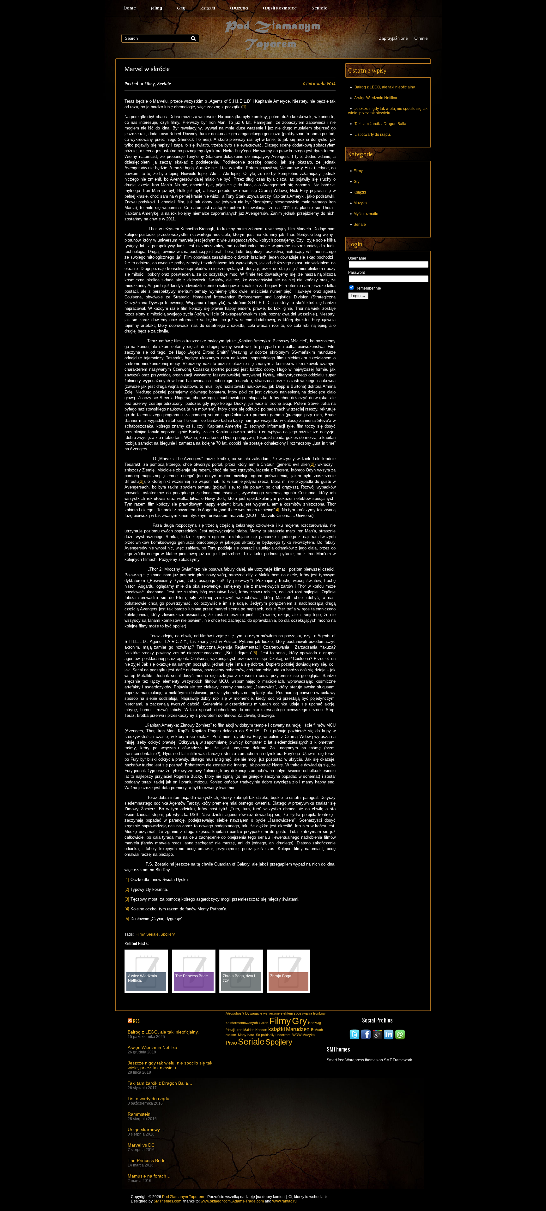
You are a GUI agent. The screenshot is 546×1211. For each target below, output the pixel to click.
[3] (141, 481)
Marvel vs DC (141, 1145)
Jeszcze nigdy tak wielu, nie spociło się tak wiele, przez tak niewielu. (388, 110)
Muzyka (239, 8)
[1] (244, 107)
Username (357, 258)
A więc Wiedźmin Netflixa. (376, 98)
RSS (136, 1020)
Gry (181, 8)
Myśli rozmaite (280, 8)
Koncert (261, 1030)
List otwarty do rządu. (373, 134)
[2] (312, 464)
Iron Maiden (245, 1030)
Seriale (319, 8)
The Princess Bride (147, 1160)
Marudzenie (299, 1029)
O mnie (421, 38)
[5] (254, 652)
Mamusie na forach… (149, 1176)
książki (276, 1029)
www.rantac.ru (284, 1201)
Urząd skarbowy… (146, 1129)
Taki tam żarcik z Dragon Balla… (382, 124)
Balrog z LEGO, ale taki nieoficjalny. (385, 87)
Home (130, 8)
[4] (277, 509)
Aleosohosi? (235, 1013)
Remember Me (368, 288)
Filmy (156, 8)
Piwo (231, 1043)
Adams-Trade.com (248, 1201)
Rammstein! (140, 1114)
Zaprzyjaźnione (393, 38)
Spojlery (168, 934)
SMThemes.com (167, 1201)
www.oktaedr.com (216, 1201)
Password (356, 272)
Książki (207, 8)
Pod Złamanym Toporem (183, 1197)
